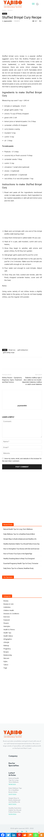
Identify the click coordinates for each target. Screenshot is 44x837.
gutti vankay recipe (8, 352)
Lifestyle (6, 642)
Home (4, 10)
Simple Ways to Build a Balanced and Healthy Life (19, 539)
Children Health (8, 610)
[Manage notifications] (39, 832)
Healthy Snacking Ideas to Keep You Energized (19, 558)
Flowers (6, 623)
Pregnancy (7, 649)
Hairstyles (6, 626)
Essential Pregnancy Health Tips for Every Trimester (20, 563)
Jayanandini (8, 21)
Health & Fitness (9, 629)
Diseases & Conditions (11, 614)
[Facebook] (4, 26)
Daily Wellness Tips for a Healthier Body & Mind (19, 534)
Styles (5, 661)
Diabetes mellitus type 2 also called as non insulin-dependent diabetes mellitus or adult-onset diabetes (32, 381)
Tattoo (5, 665)
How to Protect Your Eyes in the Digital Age (17, 554)
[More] (24, 26)
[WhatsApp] (19, 26)
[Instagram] (17, 831)
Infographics (7, 639)
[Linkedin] (22, 831)
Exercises (6, 617)
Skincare (6, 658)
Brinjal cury (12, 350)
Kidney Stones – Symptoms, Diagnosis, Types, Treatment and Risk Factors (12, 380)
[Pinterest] (14, 26)
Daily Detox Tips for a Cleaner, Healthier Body (18, 568)
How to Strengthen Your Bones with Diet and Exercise (21, 549)
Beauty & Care (8, 604)
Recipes (10, 10)
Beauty (5, 601)
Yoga (5, 668)
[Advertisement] (22, 323)
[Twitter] (9, 26)
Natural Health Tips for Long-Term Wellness (18, 529)
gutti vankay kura (23, 350)
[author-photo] (22, 402)
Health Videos (8, 636)
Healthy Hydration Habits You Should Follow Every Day (21, 544)
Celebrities (7, 607)
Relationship (7, 655)
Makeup (6, 645)
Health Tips (7, 633)
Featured (6, 620)
